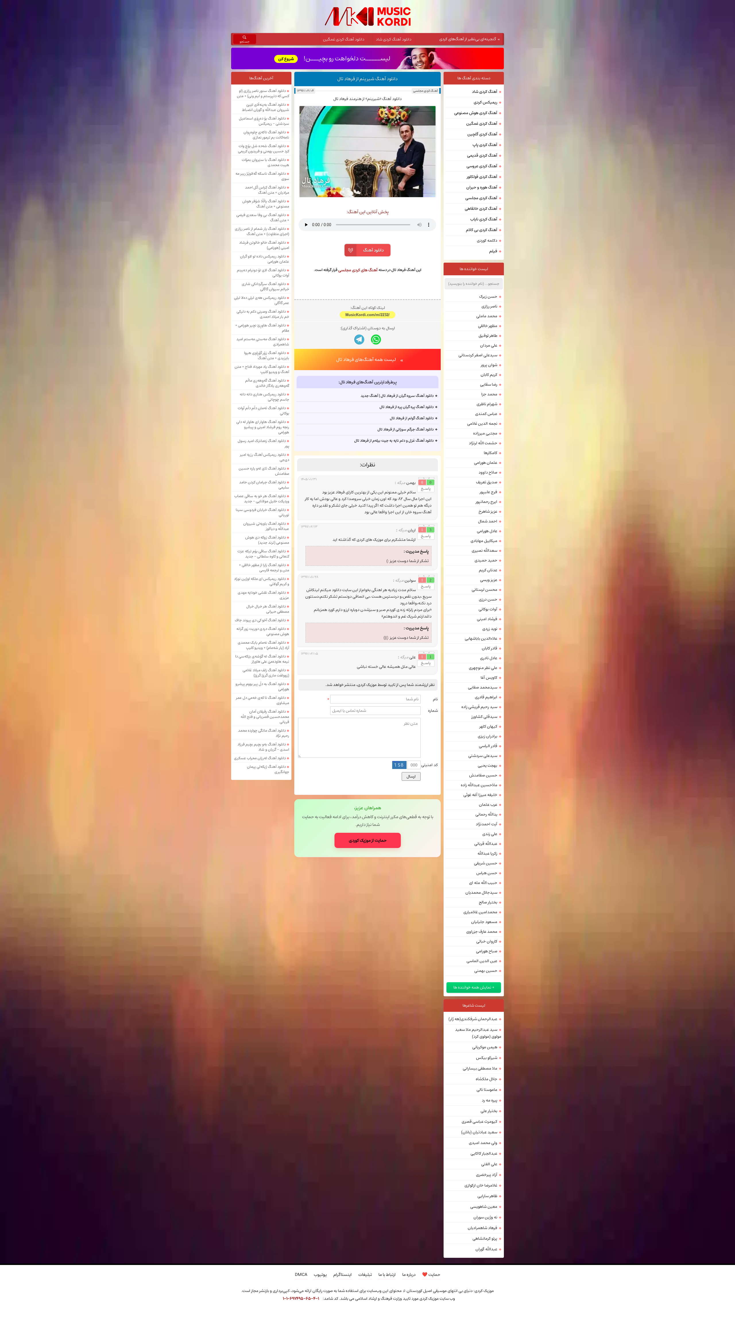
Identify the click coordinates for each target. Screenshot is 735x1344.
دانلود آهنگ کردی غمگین (343, 39)
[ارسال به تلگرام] (359, 339)
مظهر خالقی (487, 325)
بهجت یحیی (487, 765)
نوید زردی (489, 628)
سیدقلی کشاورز (484, 716)
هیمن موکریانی (484, 1047)
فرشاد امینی (487, 619)
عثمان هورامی (485, 462)
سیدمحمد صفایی (482, 687)
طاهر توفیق (488, 335)
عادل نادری (488, 658)
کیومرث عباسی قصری (479, 1121)
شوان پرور (489, 365)
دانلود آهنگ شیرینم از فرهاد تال (367, 79)
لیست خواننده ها (474, 269)
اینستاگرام (342, 1274)
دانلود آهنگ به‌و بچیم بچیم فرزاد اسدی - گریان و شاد (263, 747)
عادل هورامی (487, 531)
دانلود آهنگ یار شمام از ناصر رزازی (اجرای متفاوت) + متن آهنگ (262, 231)
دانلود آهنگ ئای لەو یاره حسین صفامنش (264, 471)
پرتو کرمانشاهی (485, 1238)
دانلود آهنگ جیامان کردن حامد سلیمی (264, 485)
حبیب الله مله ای (483, 882)
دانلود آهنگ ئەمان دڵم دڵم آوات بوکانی (263, 410)
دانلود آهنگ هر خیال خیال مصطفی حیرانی (267, 609)
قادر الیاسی (488, 746)
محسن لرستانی (484, 589)
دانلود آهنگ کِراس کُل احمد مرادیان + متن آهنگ (267, 190)
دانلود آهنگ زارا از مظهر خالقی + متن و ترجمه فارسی (264, 567)
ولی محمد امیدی (483, 1142)
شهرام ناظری (487, 404)
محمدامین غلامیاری (480, 912)
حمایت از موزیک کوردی (367, 840)
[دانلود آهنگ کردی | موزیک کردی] (368, 16)
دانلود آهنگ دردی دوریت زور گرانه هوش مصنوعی (262, 631)
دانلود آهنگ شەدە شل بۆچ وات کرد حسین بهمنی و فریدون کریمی (263, 148)
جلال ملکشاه (486, 1079)
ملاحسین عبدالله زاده (479, 785)
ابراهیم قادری (486, 697)
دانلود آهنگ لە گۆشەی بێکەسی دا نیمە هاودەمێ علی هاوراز (262, 659)
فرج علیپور (488, 492)
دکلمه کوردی (487, 240)
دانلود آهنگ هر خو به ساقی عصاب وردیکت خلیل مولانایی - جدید (261, 498)
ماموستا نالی (487, 1089)
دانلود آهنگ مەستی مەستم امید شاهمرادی (262, 341)
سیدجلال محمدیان (481, 892)
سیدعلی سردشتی (482, 755)
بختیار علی (489, 1110)
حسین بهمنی (485, 970)
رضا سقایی (488, 384)
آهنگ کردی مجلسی (425, 90)
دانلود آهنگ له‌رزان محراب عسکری (260, 758)
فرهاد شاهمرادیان (482, 1227)
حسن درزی (488, 599)
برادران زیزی (487, 736)
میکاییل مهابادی (484, 540)
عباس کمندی (486, 413)
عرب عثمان (488, 804)
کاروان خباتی (486, 941)
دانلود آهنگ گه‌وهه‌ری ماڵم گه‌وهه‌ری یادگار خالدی (267, 383)
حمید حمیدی (486, 560)
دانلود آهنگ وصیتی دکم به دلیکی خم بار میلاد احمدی (263, 314)
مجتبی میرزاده (485, 433)
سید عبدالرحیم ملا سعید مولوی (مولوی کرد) (478, 1033)
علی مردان (488, 345)
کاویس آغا (489, 677)
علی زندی (489, 833)
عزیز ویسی (488, 579)
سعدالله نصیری (484, 550)
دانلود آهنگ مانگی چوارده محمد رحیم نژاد (263, 733)
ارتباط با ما (387, 1274)
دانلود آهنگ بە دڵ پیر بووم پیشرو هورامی (262, 686)
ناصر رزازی (489, 306)
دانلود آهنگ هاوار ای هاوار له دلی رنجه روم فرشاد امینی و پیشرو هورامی (262, 427)
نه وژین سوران (485, 1217)
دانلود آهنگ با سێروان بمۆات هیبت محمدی (265, 162)
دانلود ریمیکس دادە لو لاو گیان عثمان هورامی (264, 259)
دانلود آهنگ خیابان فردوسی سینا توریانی (262, 512)
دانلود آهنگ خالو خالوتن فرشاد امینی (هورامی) (264, 245)
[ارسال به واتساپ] (376, 339)
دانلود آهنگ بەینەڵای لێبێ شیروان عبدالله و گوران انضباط (265, 107)
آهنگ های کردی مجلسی (358, 270)
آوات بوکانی (488, 609)
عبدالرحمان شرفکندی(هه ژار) (472, 1019)
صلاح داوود (488, 472)
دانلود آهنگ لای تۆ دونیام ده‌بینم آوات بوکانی (263, 272)
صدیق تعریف (486, 482)
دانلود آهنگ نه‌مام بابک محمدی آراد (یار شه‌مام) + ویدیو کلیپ (263, 645)
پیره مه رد (489, 1100)
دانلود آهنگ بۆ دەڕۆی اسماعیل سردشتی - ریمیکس (264, 121)
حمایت (431, 1274)
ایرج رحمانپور (486, 501)
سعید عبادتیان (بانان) (479, 1132)
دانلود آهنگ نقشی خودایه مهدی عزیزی (263, 595)
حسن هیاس (486, 873)
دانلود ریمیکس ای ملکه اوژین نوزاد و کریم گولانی (261, 581)
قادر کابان (489, 648)
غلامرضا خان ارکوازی (481, 1185)
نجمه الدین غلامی (482, 423)
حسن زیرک (488, 296)
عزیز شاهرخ (488, 511)
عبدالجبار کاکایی (484, 1153)
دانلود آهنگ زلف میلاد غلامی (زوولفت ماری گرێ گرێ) (266, 672)
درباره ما (408, 1274)
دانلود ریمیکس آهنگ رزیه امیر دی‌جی (264, 457)
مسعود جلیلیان (484, 921)
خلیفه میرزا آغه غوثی (480, 794)
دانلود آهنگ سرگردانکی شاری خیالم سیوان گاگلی (265, 286)
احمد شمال (487, 521)
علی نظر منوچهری (483, 667)
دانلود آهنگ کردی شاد (393, 39)
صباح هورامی (486, 951)
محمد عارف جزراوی (481, 931)
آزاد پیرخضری (486, 1174)
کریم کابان (489, 374)
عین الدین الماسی (482, 960)
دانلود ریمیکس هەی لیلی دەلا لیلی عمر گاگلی (261, 300)
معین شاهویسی (483, 1206)
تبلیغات (365, 1274)
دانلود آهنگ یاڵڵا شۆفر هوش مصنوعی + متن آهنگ (265, 203)
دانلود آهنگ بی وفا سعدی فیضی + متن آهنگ (262, 217)
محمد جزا (489, 394)
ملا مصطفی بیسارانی (480, 1068)
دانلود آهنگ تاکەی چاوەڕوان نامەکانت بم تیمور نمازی (266, 135)
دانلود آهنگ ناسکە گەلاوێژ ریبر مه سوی (262, 176)
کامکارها (490, 452)
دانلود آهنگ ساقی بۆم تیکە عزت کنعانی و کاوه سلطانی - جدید (263, 553)
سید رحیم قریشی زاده (479, 706)
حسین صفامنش (483, 775)
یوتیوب (320, 1274)
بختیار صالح (488, 902)
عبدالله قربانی (485, 843)
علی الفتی (489, 1164)
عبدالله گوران (486, 1249)
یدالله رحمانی (486, 814)
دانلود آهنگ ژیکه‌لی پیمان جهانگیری (268, 769)
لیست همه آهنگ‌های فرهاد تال (366, 359)
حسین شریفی (485, 863)
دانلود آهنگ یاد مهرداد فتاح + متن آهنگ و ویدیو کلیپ (262, 369)
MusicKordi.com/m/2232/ (367, 315)
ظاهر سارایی (487, 1196)
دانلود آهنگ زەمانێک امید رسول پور (263, 443)
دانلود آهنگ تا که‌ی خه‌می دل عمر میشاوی (262, 700)
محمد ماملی (486, 316)
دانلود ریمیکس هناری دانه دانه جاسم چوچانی (264, 397)
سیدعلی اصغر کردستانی (478, 355)
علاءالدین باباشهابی (481, 638)
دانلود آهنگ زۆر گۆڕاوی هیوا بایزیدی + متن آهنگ (266, 355)
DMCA (301, 1274)
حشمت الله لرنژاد (483, 443)
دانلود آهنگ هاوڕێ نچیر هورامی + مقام (262, 328)
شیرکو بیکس (486, 1057)
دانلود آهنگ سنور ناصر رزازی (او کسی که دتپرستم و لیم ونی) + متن (263, 93)
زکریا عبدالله (487, 853)
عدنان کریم (488, 570)
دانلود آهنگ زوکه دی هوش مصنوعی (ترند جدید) (267, 540)
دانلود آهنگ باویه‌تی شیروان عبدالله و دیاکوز (266, 526)
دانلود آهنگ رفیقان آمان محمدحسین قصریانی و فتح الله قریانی (265, 716)
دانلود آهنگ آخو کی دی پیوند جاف (260, 620)
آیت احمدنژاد (486, 824)
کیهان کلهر (488, 726)
